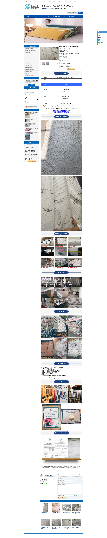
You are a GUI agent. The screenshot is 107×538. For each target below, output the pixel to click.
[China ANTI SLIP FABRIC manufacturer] (27, 120)
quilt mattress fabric (28, 56)
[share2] (31, 159)
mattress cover (27, 52)
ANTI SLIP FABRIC (33, 119)
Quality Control (57, 16)
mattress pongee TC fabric (29, 69)
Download (58, 534)
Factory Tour (50, 16)
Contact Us (79, 16)
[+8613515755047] (46, 483)
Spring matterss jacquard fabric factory (61, 112)
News (64, 16)
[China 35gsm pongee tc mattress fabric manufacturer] (27, 125)
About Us (35, 16)
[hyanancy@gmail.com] (44, 483)
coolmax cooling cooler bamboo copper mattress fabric (68, 474)
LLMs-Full (70, 534)
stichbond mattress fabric (29, 75)
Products (42, 16)
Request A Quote (71, 16)
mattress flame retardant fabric (30, 63)
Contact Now (32, 161)
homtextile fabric (45, 474)
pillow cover (27, 73)
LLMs (66, 534)
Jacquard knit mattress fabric (30, 50)
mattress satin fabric (28, 71)
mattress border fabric (29, 48)
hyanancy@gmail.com (49, 8)
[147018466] (42, 483)
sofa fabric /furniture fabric (53, 474)
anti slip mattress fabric (29, 61)
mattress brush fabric (29, 65)
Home (28, 16)
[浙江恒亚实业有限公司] (26, 159)
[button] (81, 30)
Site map (62, 534)
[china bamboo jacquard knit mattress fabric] (49, 53)
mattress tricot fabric (29, 67)
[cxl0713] (41, 483)
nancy (101, 37)
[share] (29, 159)
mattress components (29, 54)
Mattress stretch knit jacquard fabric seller (61, 111)
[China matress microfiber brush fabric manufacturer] (27, 129)
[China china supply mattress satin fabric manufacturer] (27, 134)
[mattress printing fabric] (53, 42)
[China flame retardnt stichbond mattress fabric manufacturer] (27, 115)
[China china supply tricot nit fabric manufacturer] (27, 138)
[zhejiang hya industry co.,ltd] (31, 9)
